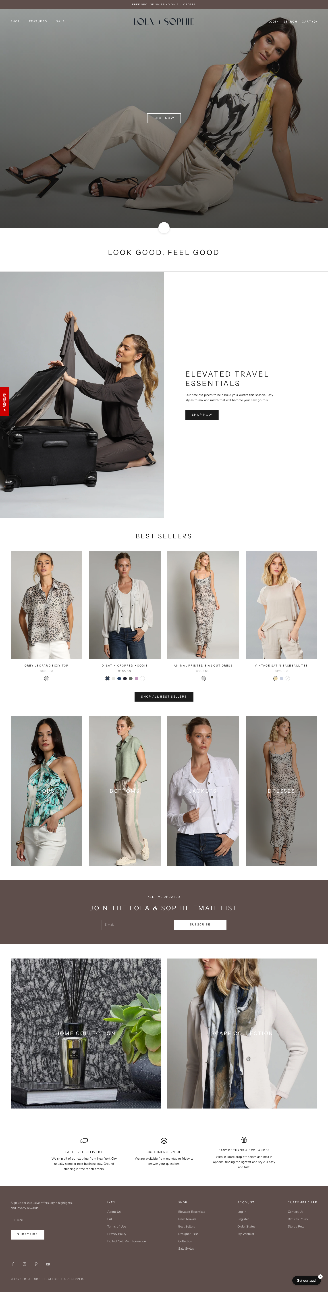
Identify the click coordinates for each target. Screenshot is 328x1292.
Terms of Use (116, 1226)
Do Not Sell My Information (126, 1241)
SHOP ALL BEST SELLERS (164, 697)
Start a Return (297, 1226)
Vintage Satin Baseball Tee (281, 665)
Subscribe (200, 925)
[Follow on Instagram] (24, 1264)
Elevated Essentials (191, 1212)
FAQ (110, 1219)
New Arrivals (187, 1219)
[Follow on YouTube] (48, 1264)
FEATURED (38, 21)
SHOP (15, 21)
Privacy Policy (116, 1234)
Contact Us (295, 1212)
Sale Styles (186, 1248)
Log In (241, 1212)
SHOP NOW (202, 415)
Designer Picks (188, 1234)
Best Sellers (186, 1226)
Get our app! (306, 1280)
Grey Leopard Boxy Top (47, 665)
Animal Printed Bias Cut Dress (203, 665)
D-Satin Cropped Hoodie (125, 665)
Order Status (246, 1226)
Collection (185, 1241)
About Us (114, 1212)
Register (243, 1219)
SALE (60, 21)
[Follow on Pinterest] (36, 1264)
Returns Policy (298, 1219)
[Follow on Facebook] (13, 1264)
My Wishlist (245, 1234)
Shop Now (164, 118)
